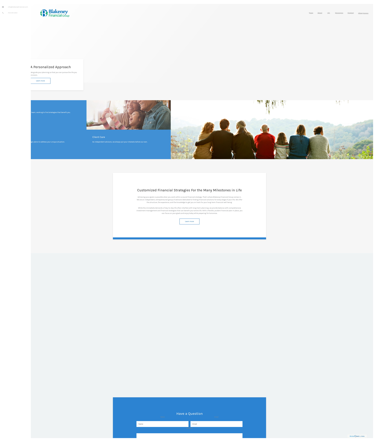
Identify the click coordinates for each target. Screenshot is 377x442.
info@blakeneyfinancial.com (18, 7)
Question (189, 428)
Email (216, 417)
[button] (311, 13)
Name (162, 417)
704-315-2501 (12, 13)
